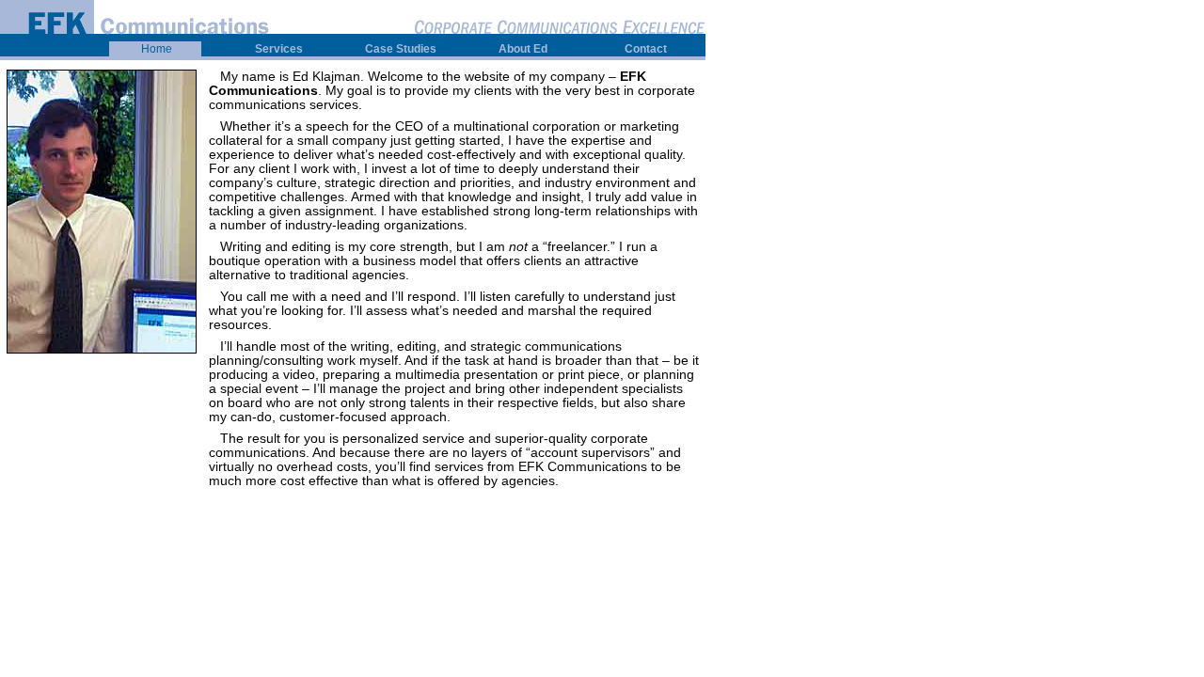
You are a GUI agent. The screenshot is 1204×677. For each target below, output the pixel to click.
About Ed (523, 48)
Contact (646, 48)
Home (156, 48)
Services (279, 48)
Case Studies (400, 48)
